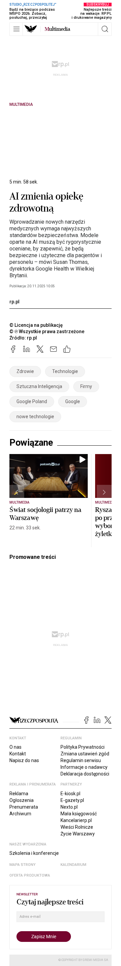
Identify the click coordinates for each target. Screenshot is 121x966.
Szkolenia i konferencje (34, 853)
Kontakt (17, 753)
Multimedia (21, 104)
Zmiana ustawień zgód (85, 753)
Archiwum (20, 813)
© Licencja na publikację (36, 325)
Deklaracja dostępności (85, 773)
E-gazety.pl (72, 800)
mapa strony (22, 865)
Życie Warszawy (78, 833)
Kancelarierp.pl (76, 820)
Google (72, 401)
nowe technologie (35, 416)
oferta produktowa (29, 875)
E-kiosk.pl (70, 793)
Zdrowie (25, 371)
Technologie (65, 371)
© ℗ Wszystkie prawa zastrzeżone (46, 331)
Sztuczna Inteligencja (39, 386)
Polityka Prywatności (83, 747)
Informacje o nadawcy (84, 767)
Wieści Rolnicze (77, 827)
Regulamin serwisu (81, 760)
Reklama (18, 793)
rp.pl (14, 301)
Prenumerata (23, 807)
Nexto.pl (69, 807)
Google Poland (31, 401)
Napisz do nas (24, 760)
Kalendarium (73, 865)
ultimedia (57, 29)
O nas (15, 747)
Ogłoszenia (21, 800)
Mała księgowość (79, 813)
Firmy (86, 386)
